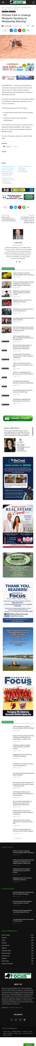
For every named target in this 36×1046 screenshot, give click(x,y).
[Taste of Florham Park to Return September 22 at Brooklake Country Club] (7, 365)
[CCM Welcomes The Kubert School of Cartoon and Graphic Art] (7, 311)
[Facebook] (11, 30)
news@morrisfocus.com (15, 1007)
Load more (17, 838)
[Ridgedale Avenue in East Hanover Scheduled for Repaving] (7, 302)
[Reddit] (16, 1019)
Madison (4, 278)
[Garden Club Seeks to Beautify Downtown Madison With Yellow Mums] (7, 275)
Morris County (12, 11)
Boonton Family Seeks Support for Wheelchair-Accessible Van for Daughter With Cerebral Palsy (22, 347)
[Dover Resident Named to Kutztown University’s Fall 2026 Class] (7, 392)
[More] (28, 30)
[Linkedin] (19, 261)
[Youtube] (24, 1019)
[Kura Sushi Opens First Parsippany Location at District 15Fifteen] (7, 904)
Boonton (4, 350)
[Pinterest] (19, 30)
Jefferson (4, 377)
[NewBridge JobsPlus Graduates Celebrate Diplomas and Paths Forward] (7, 293)
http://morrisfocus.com (18, 245)
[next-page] (6, 408)
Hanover (4, 332)
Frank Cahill (8, 26)
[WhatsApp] (24, 30)
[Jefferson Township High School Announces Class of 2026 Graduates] (7, 374)
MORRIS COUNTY (7, 722)
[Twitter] (15, 30)
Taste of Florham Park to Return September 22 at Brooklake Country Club (23, 365)
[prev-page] (3, 408)
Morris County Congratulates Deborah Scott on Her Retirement (9, 219)
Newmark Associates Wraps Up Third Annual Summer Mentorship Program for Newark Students (23, 328)
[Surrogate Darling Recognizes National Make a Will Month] (7, 320)
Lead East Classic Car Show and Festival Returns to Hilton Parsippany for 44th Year (23, 356)
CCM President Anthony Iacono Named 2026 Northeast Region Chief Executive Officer (23, 337)
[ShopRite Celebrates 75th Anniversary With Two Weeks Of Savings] (7, 895)
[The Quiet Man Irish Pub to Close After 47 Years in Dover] (7, 922)
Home (3, 7)
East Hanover (5, 305)
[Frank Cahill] (3, 26)
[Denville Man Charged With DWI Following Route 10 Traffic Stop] (7, 402)
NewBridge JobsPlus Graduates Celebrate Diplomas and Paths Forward (21, 292)
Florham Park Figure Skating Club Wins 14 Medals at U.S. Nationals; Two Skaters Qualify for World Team (23, 283)
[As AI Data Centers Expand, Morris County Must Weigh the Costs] (7, 913)
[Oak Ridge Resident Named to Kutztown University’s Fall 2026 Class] (7, 383)
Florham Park (9, 7)
